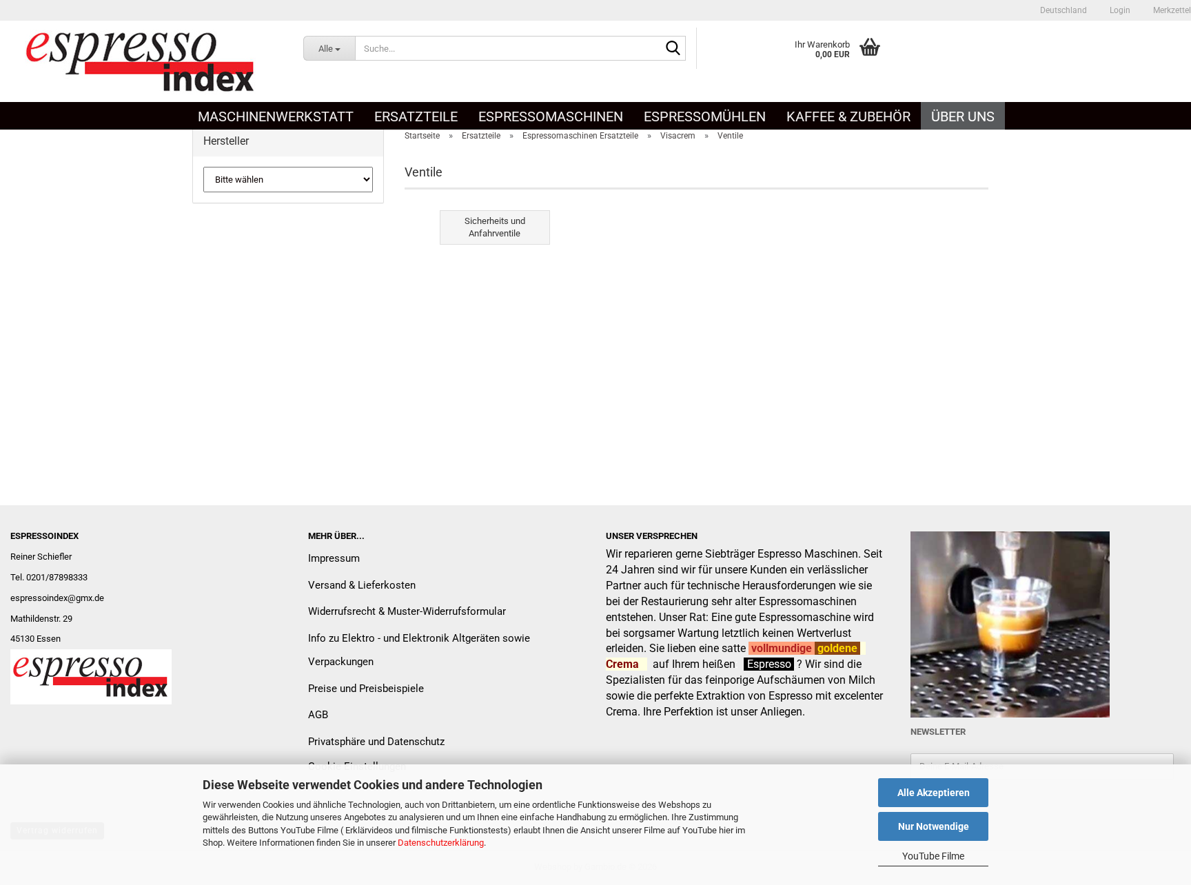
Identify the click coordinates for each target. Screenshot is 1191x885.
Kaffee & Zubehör (848, 116)
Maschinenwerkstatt (276, 116)
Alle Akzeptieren (933, 792)
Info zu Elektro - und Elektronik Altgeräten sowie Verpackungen (419, 650)
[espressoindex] (141, 61)
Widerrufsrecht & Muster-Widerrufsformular (407, 611)
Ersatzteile (416, 116)
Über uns (963, 116)
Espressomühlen (705, 116)
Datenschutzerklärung (441, 842)
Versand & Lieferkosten (362, 585)
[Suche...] (673, 49)
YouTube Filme (933, 856)
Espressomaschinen (550, 116)
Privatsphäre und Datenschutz (376, 741)
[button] (1063, 10)
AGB (318, 715)
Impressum (334, 558)
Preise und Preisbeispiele (366, 688)
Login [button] (1119, 10)
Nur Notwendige (933, 826)
